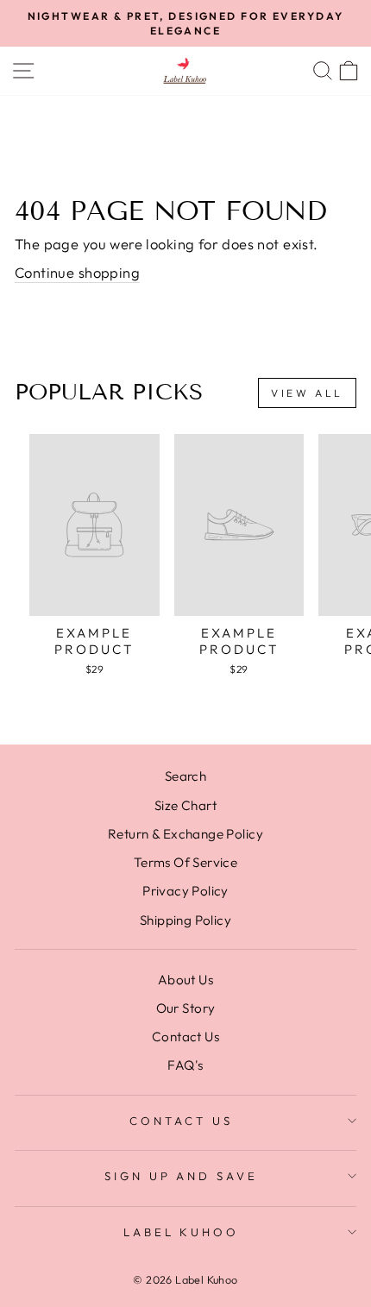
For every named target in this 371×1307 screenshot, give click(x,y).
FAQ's (185, 1065)
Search (185, 776)
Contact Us (185, 1036)
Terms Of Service (186, 862)
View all (307, 392)
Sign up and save (181, 1176)
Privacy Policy (185, 891)
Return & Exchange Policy (185, 834)
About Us (185, 979)
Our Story (186, 1008)
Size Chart (185, 805)
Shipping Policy (185, 920)
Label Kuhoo (181, 1232)
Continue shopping (77, 272)
